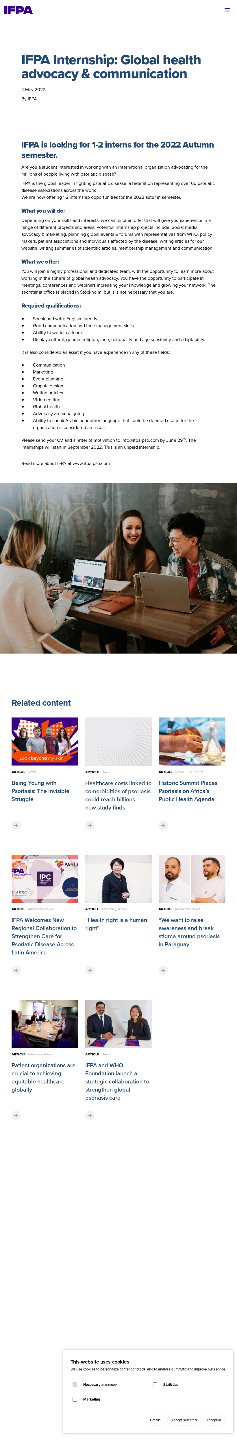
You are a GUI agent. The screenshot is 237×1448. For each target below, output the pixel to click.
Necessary (100, 1384)
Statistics (170, 1384)
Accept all (214, 1420)
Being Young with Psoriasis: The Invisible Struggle (40, 791)
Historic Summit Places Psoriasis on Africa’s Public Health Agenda (188, 791)
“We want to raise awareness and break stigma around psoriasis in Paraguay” (189, 932)
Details (155, 1420)
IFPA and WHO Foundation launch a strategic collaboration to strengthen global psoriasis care (117, 1081)
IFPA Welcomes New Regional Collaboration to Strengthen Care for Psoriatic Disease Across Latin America (44, 936)
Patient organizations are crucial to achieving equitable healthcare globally (43, 1077)
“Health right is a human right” (116, 924)
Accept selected (184, 1420)
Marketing (91, 1399)
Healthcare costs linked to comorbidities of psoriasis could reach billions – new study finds (118, 795)
